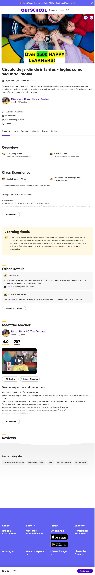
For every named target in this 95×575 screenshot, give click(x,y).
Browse (52, 10)
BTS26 (51, 3)
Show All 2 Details (14, 308)
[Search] (68, 10)
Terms (67, 3)
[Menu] (72, 10)
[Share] (86, 18)
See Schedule (85, 571)
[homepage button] (34, 10)
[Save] (91, 18)
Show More (11, 214)
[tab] (6, 131)
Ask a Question (31, 379)
